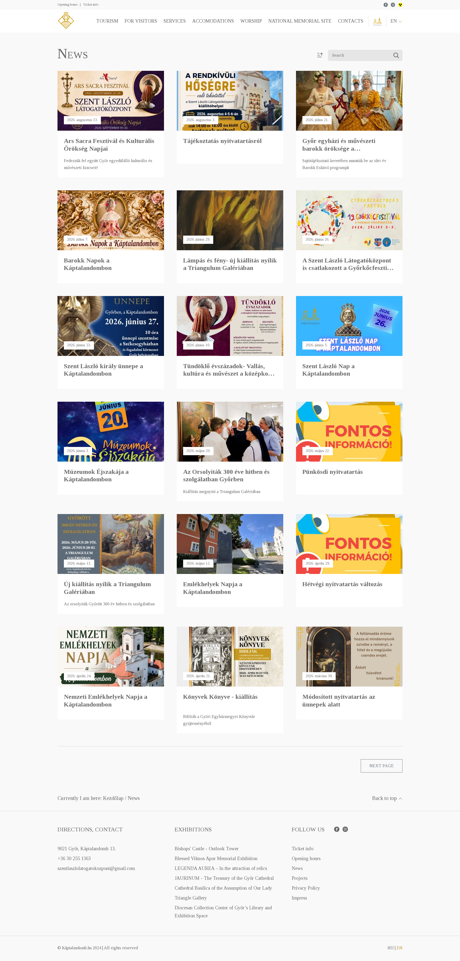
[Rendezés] (320, 56)
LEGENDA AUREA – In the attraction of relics (221, 868)
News (134, 798)
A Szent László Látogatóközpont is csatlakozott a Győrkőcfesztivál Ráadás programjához (348, 268)
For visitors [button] (141, 21)
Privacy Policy (306, 888)
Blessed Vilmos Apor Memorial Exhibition (216, 858)
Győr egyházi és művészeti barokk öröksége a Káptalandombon (338, 148)
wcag (400, 5)
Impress (299, 898)
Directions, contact (90, 829)
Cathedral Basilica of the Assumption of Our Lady (223, 888)
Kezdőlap (113, 798)
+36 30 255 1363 (74, 858)
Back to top (385, 798)
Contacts (350, 21)
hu (391, 948)
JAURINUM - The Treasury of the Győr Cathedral (224, 878)
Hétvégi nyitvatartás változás (342, 584)
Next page (381, 765)
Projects (299, 878)
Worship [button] (251, 21)
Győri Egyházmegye (377, 21)
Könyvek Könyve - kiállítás (220, 696)
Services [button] (174, 21)
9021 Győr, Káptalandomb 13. (87, 848)
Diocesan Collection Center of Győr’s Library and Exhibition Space (223, 911)
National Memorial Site (299, 21)
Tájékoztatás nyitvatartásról (222, 140)
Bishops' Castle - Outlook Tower (207, 848)
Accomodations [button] (213, 21)
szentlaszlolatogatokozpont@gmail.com (96, 868)
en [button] (394, 21)
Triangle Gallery (191, 898)
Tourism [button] (107, 21)
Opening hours (67, 4)
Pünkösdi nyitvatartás (332, 471)
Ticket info (90, 4)
